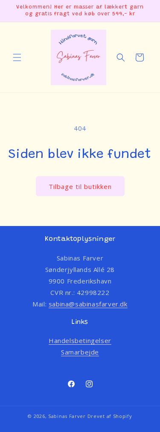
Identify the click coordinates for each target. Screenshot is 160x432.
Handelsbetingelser (80, 340)
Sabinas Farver (67, 416)
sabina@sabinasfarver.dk (88, 304)
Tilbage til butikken (80, 186)
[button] (17, 57)
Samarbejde (80, 352)
